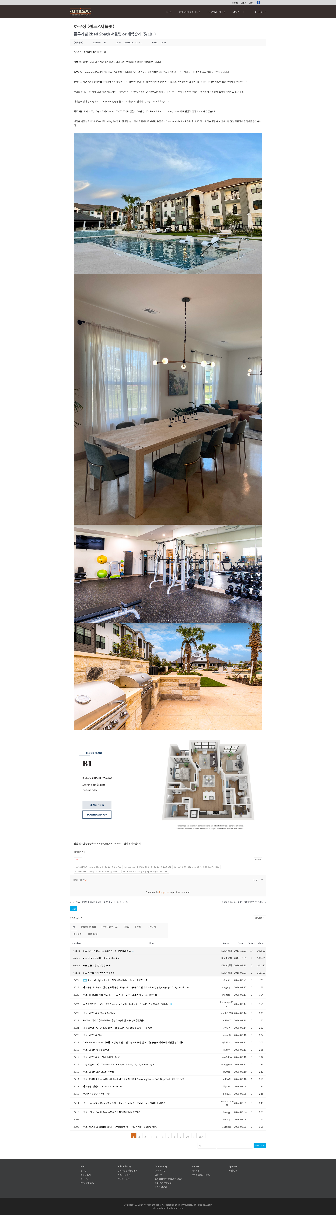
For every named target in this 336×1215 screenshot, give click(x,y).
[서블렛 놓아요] (88, 926)
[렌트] (127, 926)
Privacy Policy (87, 1182)
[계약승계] (151, 926)
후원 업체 (233, 1170)
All (74, 926)
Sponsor (258, 12)
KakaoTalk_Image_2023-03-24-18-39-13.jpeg (98, 867)
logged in (164, 892)
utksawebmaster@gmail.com (168, 1208)
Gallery (158, 1174)
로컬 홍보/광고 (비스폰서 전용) (168, 1178)
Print (258, 859)
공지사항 (84, 1178)
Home (235, 2)
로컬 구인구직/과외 (163, 1182)
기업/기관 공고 (124, 1174)
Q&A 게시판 (160, 1170)
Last (201, 1136)
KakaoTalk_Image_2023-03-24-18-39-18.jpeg (147, 867)
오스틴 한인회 (161, 1186)
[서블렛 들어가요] (110, 926)
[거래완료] (93, 934)
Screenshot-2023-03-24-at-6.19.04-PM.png (145, 871)
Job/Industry (189, 12)
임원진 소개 (85, 1174)
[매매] (138, 926)
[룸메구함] (77, 934)
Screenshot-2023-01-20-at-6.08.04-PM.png (196, 867)
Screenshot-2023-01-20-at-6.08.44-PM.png (98, 871)
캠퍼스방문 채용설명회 (127, 1170)
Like (78, 859)
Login (243, 2)
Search (259, 1145)
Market (238, 12)
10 (187, 1136)
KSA (169, 12)
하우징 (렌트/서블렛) (201, 1174)
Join (251, 2)
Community (216, 12)
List (74, 909)
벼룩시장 (196, 1170)
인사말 (83, 1170)
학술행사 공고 (124, 1178)
